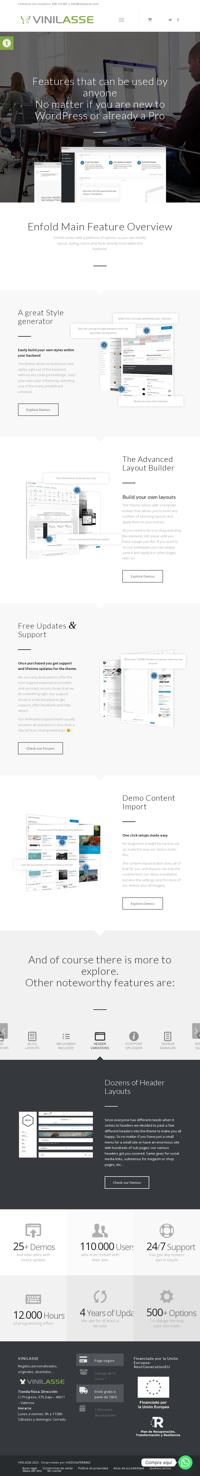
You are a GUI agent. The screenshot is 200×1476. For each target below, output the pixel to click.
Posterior (196, 1031)
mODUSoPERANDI (78, 1462)
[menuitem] (30, 1468)
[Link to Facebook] (178, 20)
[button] (7, 43)
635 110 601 (59, 4)
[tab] (32, 1043)
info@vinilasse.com (85, 4)
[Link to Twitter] (170, 20)
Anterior (4, 1031)
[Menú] (121, 20)
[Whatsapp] (185, 1462)
